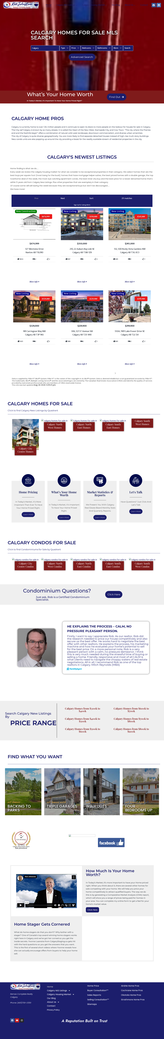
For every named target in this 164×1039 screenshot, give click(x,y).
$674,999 (46, 216)
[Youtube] (17, 1020)
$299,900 (141, 298)
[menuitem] (64, 48)
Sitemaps (92, 1004)
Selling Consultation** (98, 999)
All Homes (14, 802)
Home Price (93, 985)
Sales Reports (94, 995)
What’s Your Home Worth (64, 493)
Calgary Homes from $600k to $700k (131, 710)
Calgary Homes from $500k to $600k (82, 730)
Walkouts (96, 806)
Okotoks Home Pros (131, 995)
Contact (144, 5)
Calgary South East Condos (113, 565)
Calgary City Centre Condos (25, 565)
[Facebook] (154, 5)
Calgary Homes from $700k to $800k (131, 720)
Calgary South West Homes (142, 422)
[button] (64, 48)
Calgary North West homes (54, 426)
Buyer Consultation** (97, 990)
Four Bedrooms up (138, 808)
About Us (51, 1002)
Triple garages (62, 806)
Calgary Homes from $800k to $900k (131, 730)
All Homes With (56, 802)
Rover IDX (148, 387)
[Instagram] (22, 1020)
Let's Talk (135, 492)
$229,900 (93, 298)
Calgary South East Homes (113, 426)
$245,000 (141, 216)
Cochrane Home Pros (132, 990)
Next (111, 373)
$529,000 (46, 298)
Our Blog (116, 5)
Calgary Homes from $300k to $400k (82, 710)
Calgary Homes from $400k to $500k (82, 720)
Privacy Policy (53, 1009)
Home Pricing (28, 492)
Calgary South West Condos (142, 565)
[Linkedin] (159, 5)
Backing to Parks (19, 808)
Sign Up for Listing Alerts (82, 205)
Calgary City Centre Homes (25, 450)
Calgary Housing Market (59, 994)
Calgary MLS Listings (57, 990)
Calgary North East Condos (83, 565)
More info (33, 281)
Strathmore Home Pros (133, 999)
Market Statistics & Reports (100, 493)
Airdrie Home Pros (130, 985)
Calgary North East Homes (83, 426)
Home (48, 5)
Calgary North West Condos (54, 565)
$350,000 (93, 216)
